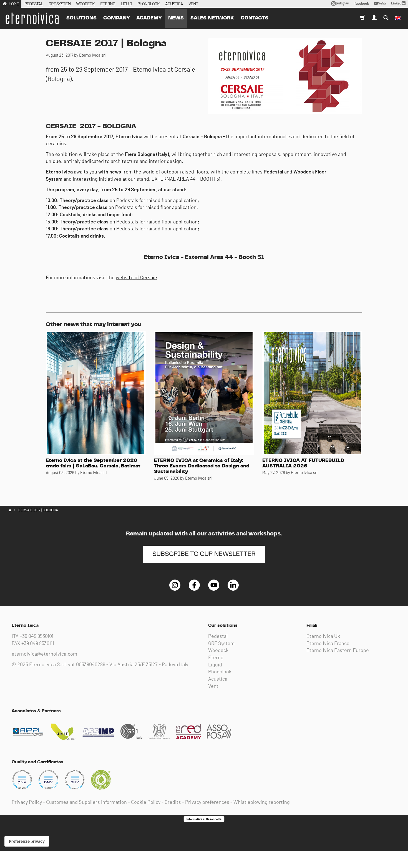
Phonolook (219, 671)
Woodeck (218, 650)
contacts (254, 18)
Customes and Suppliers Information (86, 802)
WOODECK (85, 4)
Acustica (217, 679)
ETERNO (107, 4)
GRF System (221, 643)
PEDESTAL (33, 4)
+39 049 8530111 (37, 643)
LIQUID (126, 4)
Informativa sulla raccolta (204, 819)
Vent (213, 686)
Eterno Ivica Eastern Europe (337, 650)
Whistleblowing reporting (261, 802)
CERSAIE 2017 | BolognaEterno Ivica (32, 18)
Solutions (81, 18)
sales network (212, 18)
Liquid (215, 665)
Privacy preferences (207, 802)
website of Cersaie (136, 277)
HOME (14, 4)
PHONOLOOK (148, 4)
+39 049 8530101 (36, 636)
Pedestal (218, 636)
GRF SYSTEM (59, 4)
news (176, 18)
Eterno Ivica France (327, 643)
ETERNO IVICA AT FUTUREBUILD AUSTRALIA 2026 (303, 463)
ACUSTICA (174, 4)
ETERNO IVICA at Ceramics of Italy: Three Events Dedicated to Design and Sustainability (202, 466)
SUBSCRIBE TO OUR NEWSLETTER (204, 554)
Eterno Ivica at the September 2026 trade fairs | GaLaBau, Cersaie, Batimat (93, 463)
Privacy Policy (27, 802)
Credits (173, 802)
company (116, 18)
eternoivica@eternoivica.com (44, 654)
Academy (149, 18)
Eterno (215, 657)
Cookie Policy (145, 802)
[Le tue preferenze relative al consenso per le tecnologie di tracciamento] (26, 841)
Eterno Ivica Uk (323, 636)
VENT (193, 4)
